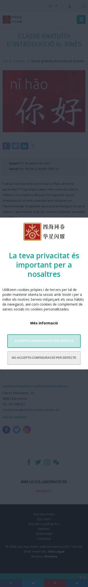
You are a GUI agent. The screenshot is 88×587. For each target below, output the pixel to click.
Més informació (44, 323)
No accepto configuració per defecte (44, 357)
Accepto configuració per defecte (44, 341)
